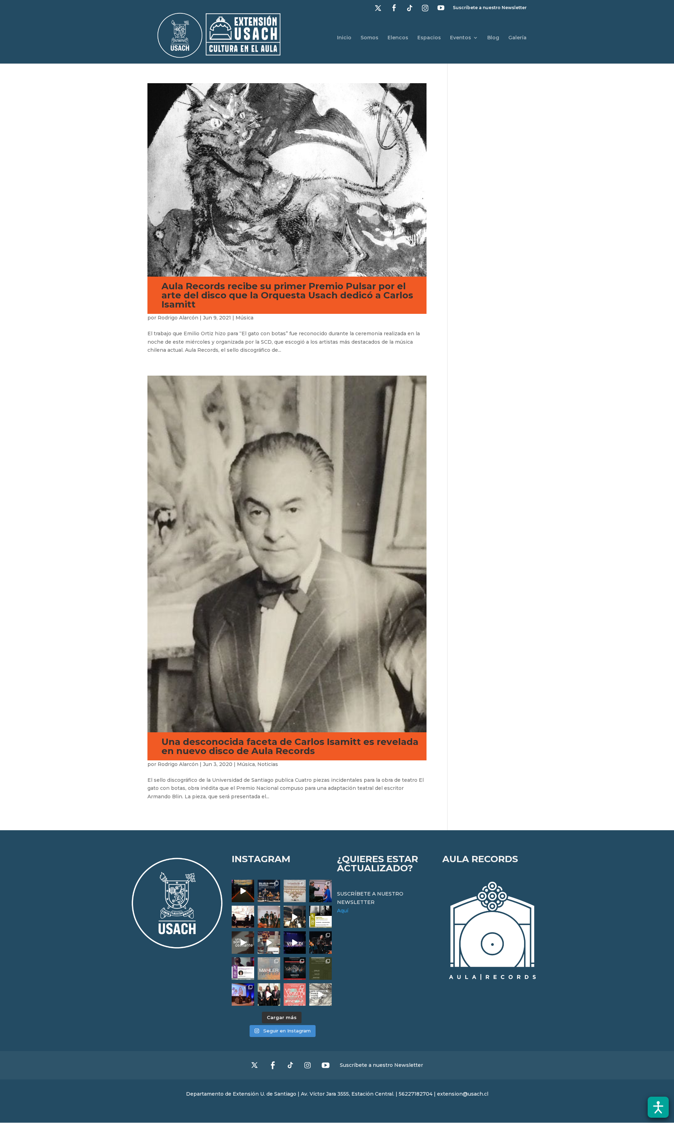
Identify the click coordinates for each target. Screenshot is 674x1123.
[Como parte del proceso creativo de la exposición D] (320, 994)
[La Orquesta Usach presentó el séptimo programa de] (295, 917)
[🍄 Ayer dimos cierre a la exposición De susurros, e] (269, 994)
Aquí (342, 910)
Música (244, 318)
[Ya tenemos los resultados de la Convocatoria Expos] (320, 968)
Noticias (267, 764)
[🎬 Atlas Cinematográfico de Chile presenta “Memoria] (320, 917)
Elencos (398, 38)
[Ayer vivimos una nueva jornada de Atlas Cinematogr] (243, 891)
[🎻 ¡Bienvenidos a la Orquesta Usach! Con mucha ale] (269, 917)
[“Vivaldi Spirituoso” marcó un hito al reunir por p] (295, 942)
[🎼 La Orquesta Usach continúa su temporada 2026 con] (295, 968)
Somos (369, 38)
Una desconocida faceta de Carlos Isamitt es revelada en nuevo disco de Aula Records (289, 746)
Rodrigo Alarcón (178, 318)
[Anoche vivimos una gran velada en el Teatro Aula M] (320, 942)
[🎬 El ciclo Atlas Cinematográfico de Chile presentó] (243, 994)
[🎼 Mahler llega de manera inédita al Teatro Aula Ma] (269, 942)
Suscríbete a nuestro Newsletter (490, 8)
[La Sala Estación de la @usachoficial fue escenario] (243, 917)
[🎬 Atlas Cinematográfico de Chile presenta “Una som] (243, 968)
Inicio (344, 38)
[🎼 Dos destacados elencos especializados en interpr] (295, 994)
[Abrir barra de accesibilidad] (658, 1107)
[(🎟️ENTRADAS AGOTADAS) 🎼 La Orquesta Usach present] (269, 968)
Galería (517, 38)
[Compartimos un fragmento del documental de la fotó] (243, 942)
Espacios (429, 38)
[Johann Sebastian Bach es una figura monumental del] (269, 891)
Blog (493, 38)
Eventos (460, 38)
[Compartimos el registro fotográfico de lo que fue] (320, 891)
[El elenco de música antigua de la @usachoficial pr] (295, 891)
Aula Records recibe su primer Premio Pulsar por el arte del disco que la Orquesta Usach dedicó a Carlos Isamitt (287, 295)
